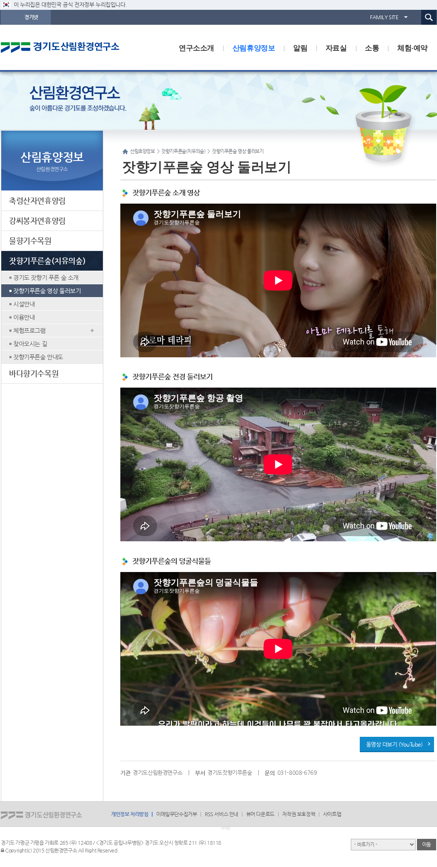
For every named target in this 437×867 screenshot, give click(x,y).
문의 (269, 773)
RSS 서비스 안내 (221, 814)
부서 (200, 773)
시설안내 (24, 304)
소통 (372, 47)
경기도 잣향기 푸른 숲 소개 (46, 277)
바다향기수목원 (33, 373)
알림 (300, 47)
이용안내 (24, 317)
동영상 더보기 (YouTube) (394, 744)
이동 (426, 844)
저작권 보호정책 (298, 814)
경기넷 (31, 17)
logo (71, 47)
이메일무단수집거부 (176, 814)
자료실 (336, 47)
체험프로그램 (29, 330)
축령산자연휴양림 (37, 200)
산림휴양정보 (254, 47)
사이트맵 (332, 814)
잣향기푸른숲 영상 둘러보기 (47, 290)
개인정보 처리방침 (129, 814)
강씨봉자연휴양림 (37, 220)
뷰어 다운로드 (260, 814)
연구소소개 (196, 47)
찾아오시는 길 (30, 343)
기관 (125, 773)
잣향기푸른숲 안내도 (38, 356)
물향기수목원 (30, 240)
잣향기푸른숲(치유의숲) (47, 260)
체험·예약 (412, 47)
